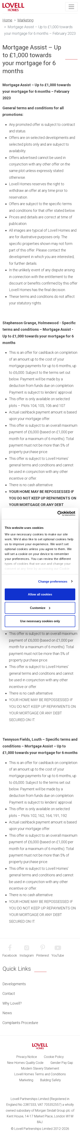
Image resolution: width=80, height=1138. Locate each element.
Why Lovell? (12, 1003)
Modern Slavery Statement (40, 1068)
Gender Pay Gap (61, 1063)
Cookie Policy (54, 1057)
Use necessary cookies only (40, 621)
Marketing (25, 20)
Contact (8, 993)
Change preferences (52, 581)
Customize (37, 607)
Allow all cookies (40, 594)
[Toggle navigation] (71, 6)
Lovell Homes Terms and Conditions (40, 1074)
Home (7, 20)
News (7, 1013)
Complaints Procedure (20, 1023)
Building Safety (50, 1080)
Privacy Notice (26, 1057)
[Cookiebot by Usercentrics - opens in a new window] (57, 513)
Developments (14, 984)
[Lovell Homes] (13, 7)
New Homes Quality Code (25, 1063)
